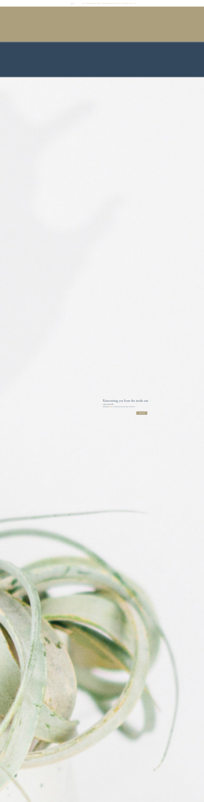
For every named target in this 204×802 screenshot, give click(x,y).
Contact (130, 3)
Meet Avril (119, 3)
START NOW (142, 413)
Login (134, 3)
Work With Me (125, 3)
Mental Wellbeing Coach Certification (93, 3)
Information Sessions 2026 (107, 3)
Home (83, 3)
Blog (115, 3)
